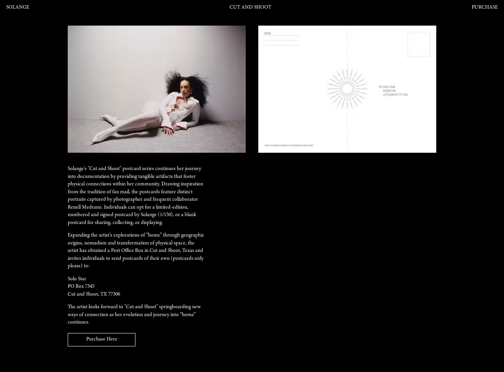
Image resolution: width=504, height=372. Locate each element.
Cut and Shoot (250, 7)
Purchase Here (101, 339)
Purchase (485, 7)
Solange (17, 7)
